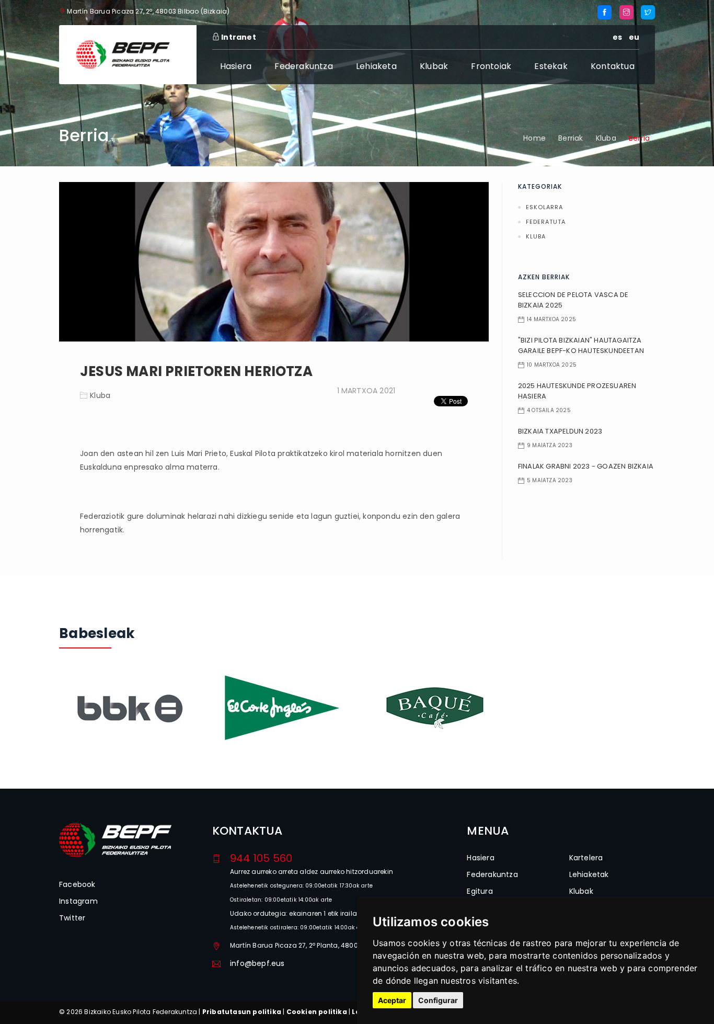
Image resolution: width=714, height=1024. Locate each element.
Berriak (570, 138)
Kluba (606, 138)
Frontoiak (491, 66)
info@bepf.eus (257, 963)
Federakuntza (303, 66)
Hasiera (235, 66)
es (617, 37)
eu (634, 37)
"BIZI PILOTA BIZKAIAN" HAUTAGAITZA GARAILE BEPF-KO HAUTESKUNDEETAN (581, 345)
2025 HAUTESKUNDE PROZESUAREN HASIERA (577, 391)
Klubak (434, 66)
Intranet (238, 37)
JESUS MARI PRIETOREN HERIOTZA (196, 371)
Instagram (78, 901)
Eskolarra (544, 207)
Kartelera (586, 857)
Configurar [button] (438, 1000)
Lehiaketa (376, 66)
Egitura (479, 891)
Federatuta (546, 222)
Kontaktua (613, 66)
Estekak (550, 66)
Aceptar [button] (392, 1000)
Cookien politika (316, 1011)
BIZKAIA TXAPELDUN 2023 (560, 431)
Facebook (77, 884)
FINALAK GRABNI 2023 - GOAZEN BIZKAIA (585, 466)
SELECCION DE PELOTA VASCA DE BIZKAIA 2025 (573, 300)
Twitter (72, 918)
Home (534, 138)
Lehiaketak (589, 874)
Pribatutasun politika (241, 1011)
